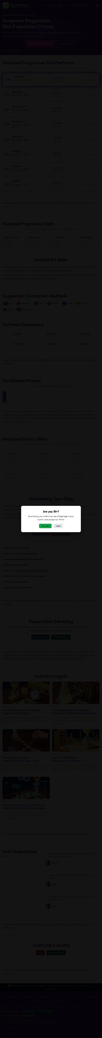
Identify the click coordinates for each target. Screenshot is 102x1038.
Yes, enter (45, 526)
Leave (58, 526)
